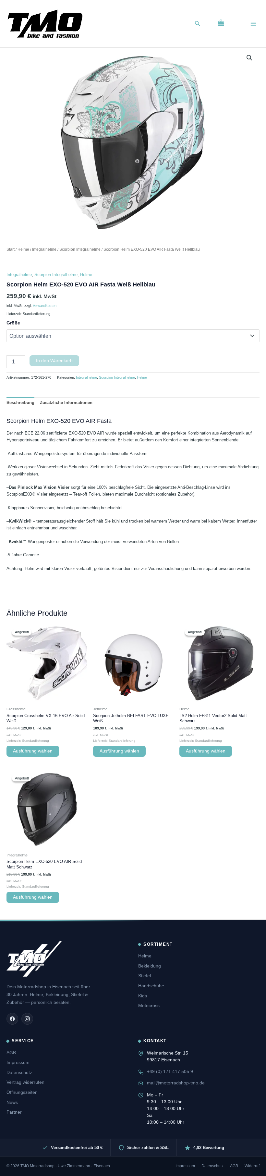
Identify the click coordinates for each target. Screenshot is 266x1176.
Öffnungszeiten (22, 1092)
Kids (142, 995)
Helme (23, 249)
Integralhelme (44, 249)
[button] (197, 23)
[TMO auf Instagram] (27, 1019)
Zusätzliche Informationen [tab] (66, 402)
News (12, 1102)
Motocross (149, 1005)
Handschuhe (151, 985)
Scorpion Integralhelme (80, 249)
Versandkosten (44, 306)
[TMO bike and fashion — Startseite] (34, 959)
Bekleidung (149, 965)
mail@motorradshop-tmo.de (176, 1082)
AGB (11, 1052)
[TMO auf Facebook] (12, 1019)
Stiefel (144, 975)
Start (10, 249)
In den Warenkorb (54, 360)
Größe (13, 322)
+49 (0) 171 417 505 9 (170, 1071)
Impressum (18, 1062)
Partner (14, 1112)
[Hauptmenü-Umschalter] (253, 24)
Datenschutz (19, 1072)
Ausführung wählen (33, 751)
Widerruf (252, 1166)
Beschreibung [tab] (20, 402)
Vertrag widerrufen (25, 1082)
